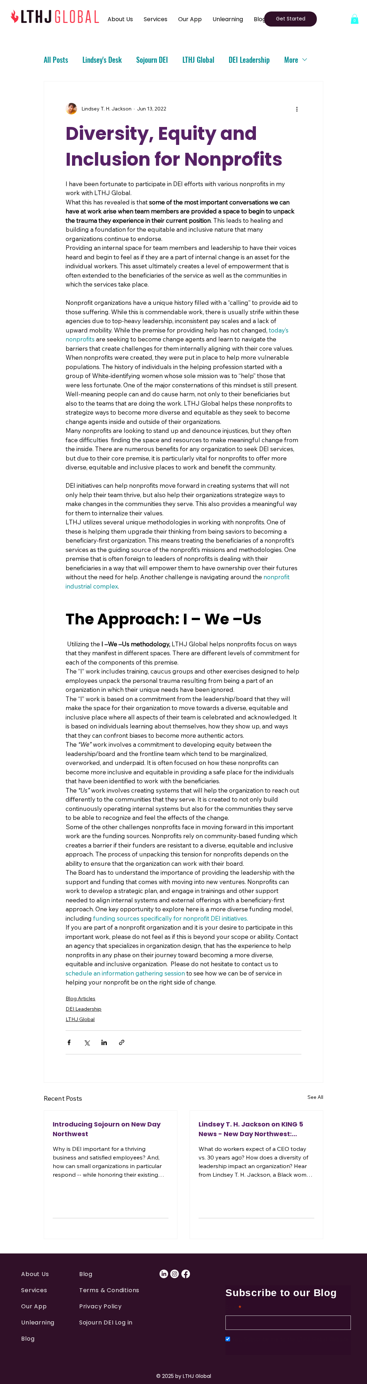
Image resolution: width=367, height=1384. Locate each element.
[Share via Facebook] (69, 1042)
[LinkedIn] (163, 1274)
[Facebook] (185, 1274)
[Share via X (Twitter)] (86, 1042)
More (291, 59)
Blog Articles (80, 998)
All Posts (56, 59)
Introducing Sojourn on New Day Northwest (107, 1129)
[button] (355, 19)
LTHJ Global (198, 59)
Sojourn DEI (152, 59)
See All (315, 1097)
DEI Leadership (249, 59)
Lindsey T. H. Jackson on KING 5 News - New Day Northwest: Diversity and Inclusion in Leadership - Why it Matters (251, 1129)
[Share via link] (121, 1042)
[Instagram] (174, 1274)
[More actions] (297, 108)
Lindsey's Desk (102, 59)
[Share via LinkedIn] (104, 1042)
